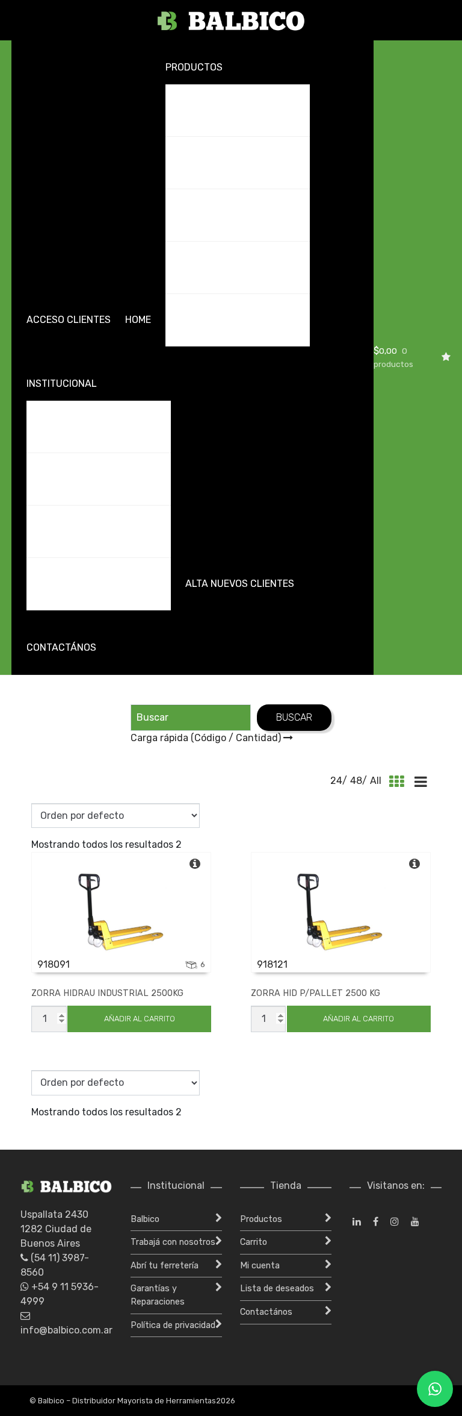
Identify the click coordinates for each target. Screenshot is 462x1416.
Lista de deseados (277, 1288)
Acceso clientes (68, 319)
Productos (194, 67)
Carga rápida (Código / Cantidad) (207, 738)
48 (356, 780)
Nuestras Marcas (216, 319)
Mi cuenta (260, 1266)
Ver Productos (209, 110)
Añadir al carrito (139, 1018)
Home (138, 319)
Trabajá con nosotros (92, 478)
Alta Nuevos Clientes (239, 583)
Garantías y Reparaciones (99, 583)
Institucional (61, 383)
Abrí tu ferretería (79, 531)
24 (336, 780)
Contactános (61, 647)
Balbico (52, 426)
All (375, 780)
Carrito (253, 1242)
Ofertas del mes (212, 215)
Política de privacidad (173, 1325)
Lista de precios (212, 267)
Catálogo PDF (206, 162)
